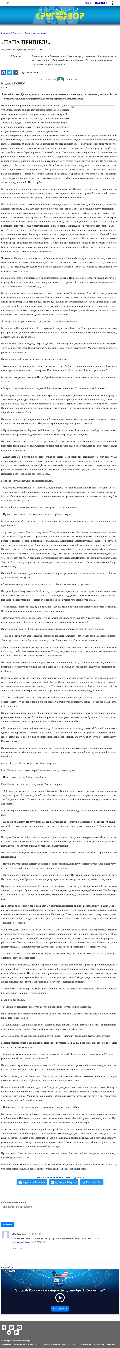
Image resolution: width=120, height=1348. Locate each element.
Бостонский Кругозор (20, 1341)
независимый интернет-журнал (60, 22)
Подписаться (72, 79)
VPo (14, 1234)
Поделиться (30, 72)
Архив (88, 3)
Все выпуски (60, 1308)
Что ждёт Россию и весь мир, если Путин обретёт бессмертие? (60, 1290)
